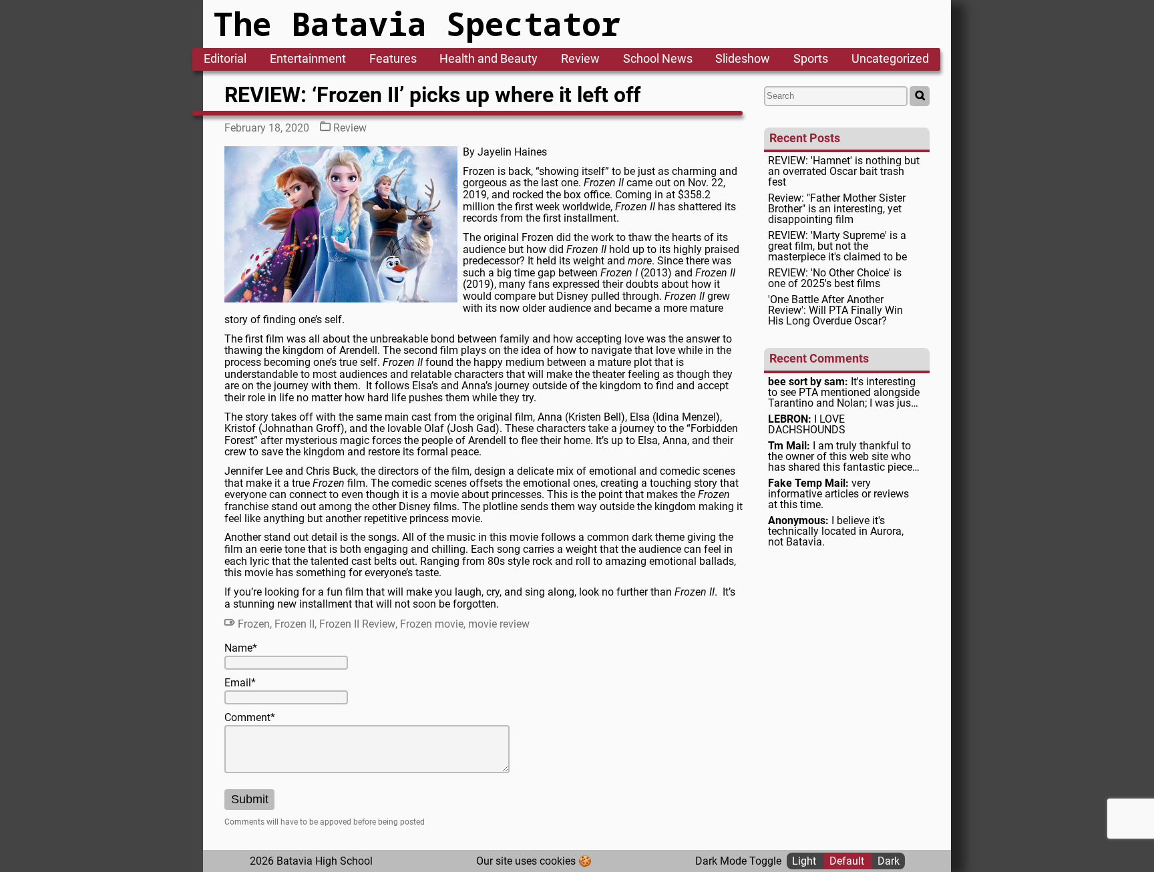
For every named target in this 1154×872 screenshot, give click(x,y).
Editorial (225, 59)
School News (658, 59)
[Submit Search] (920, 96)
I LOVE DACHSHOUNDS (806, 424)
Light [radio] (805, 861)
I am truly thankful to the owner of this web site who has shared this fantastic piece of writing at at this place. (840, 457)
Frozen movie (431, 624)
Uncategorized (890, 59)
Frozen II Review (357, 624)
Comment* (249, 717)
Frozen (254, 624)
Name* (240, 648)
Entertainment (308, 59)
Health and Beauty (488, 59)
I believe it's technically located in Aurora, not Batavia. (836, 531)
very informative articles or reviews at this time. (838, 494)
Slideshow (742, 59)
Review (580, 59)
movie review (499, 624)
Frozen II (294, 624)
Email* (240, 683)
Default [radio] (848, 861)
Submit (249, 799)
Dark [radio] (889, 861)
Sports (810, 59)
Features (393, 59)
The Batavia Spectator (417, 23)
